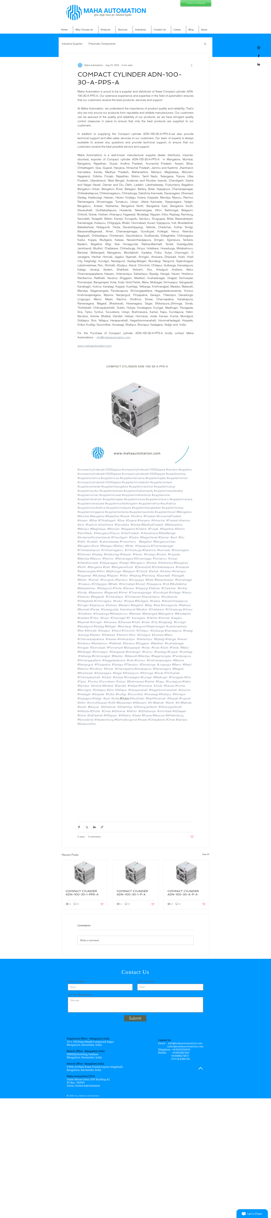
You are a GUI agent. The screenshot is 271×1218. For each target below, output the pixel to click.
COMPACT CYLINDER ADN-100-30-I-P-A (132, 892)
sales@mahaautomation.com (185, 1046)
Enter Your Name (76, 981)
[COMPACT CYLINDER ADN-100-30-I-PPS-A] (84, 873)
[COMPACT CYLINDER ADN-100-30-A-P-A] (186, 873)
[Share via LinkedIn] (94, 827)
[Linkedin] (258, 64)
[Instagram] (258, 47)
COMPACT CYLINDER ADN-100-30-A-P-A (183, 892)
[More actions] (192, 65)
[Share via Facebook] (78, 827)
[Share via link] (102, 827)
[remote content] (135, 772)
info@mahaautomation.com (185, 1043)
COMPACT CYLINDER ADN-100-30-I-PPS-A (82, 892)
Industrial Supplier (72, 43)
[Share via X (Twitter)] (86, 827)
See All (205, 854)
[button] (205, 43)
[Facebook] (258, 56)
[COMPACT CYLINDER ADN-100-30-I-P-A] (135, 873)
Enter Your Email (145, 981)
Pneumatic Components (102, 43)
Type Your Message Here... (81, 994)
